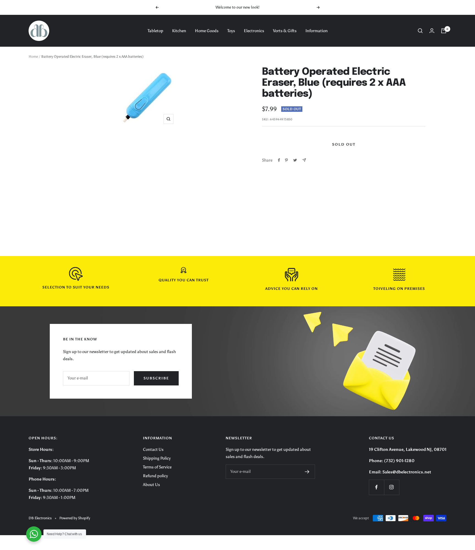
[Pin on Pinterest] (286, 160)
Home (33, 56)
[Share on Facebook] (279, 160)
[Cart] (443, 30)
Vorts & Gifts (285, 30)
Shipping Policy (157, 458)
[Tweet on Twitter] (295, 160)
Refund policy (155, 475)
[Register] (307, 472)
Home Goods (207, 30)
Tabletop (155, 30)
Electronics (254, 30)
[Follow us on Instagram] (391, 487)
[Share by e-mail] (304, 160)
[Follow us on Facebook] (376, 487)
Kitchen (179, 30)
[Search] (420, 30)
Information (316, 30)
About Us (151, 484)
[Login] (431, 30)
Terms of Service (157, 467)
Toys (231, 30)
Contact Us (153, 449)
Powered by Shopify (74, 518)
